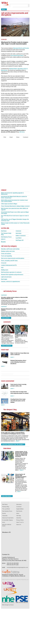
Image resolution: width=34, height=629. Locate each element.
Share (17, 137)
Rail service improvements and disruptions (12, 258)
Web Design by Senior (8, 605)
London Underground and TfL (9, 265)
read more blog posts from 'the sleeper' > (13, 444)
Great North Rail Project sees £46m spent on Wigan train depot (15, 212)
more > (12, 357)
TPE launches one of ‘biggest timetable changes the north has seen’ (15, 220)
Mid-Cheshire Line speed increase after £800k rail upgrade (14, 209)
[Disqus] (15, 164)
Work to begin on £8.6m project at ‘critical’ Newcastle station (15, 223)
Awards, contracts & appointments (10, 281)
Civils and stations (6, 253)
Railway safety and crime (8, 251)
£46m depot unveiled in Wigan (9, 203)
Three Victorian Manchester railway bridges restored (15, 206)
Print (5, 137)
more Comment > (6, 345)
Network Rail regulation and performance (12, 274)
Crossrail (3, 263)
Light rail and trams (6, 277)
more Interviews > (7, 496)
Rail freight (4, 279)
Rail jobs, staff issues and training (10, 249)
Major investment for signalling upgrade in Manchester (12, 193)
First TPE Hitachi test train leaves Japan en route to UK (15, 216)
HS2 (2, 267)
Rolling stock (4, 270)
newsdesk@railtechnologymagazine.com (17, 567)
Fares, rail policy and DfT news (9, 260)
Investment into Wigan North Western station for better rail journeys (14, 197)
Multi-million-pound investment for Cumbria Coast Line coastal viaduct (14, 201)
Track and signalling (6, 256)
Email (11, 137)
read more (4, 303)
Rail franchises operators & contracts (11, 272)
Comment (25, 137)
